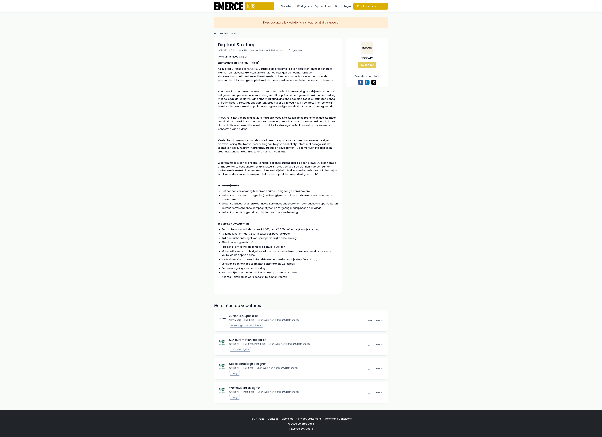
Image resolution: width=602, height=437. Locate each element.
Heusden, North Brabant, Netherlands (264, 50)
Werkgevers (304, 6)
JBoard (308, 429)
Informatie (331, 6)
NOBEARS (222, 50)
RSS (253, 419)
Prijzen (319, 6)
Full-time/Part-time (254, 343)
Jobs (261, 419)
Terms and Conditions (338, 419)
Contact (273, 419)
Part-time (248, 391)
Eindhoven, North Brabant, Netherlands (278, 320)
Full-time (236, 50)
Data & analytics (240, 349)
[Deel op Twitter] (373, 82)
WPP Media (235, 320)
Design (234, 373)
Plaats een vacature (370, 6)
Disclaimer (288, 419)
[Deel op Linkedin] (367, 82)
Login (347, 6)
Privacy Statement (309, 419)
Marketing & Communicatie (246, 325)
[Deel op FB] (360, 82)
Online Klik (234, 343)
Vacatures (288, 6)
